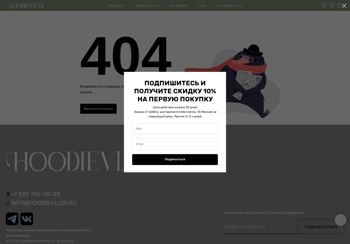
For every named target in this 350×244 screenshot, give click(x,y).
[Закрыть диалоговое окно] (344, 6)
